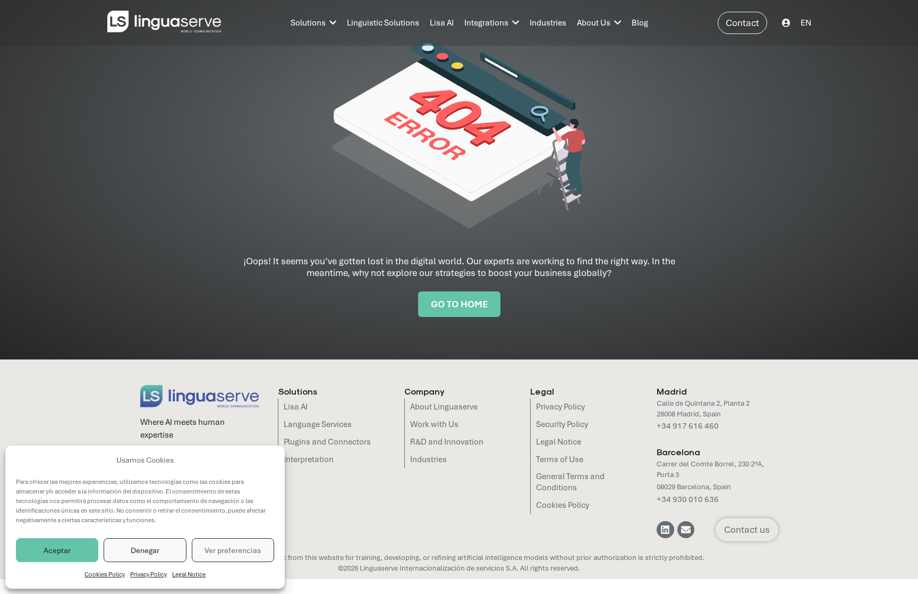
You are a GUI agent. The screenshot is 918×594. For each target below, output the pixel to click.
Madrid (672, 391)
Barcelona (678, 452)
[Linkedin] (665, 529)
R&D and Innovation (446, 442)
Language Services (318, 424)
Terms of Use (559, 459)
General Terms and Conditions (570, 482)
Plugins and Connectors (327, 442)
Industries (428, 459)
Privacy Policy (148, 574)
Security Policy (562, 424)
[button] (806, 22)
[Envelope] (685, 529)
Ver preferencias (233, 550)
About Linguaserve (444, 406)
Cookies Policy (104, 574)
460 (711, 426)
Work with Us (434, 424)
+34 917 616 (680, 426)
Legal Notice (189, 574)
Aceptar (57, 550)
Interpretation (309, 459)
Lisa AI (296, 406)
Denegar (145, 550)
